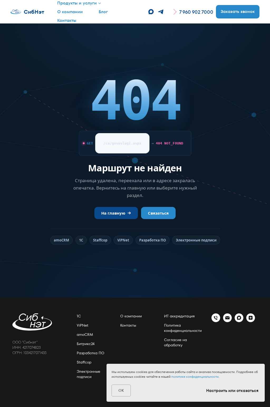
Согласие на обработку (175, 342)
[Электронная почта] (227, 320)
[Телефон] (215, 320)
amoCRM (61, 240)
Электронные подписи (196, 240)
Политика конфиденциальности (183, 328)
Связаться (158, 213)
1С (81, 240)
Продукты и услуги (77, 3)
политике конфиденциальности (195, 376)
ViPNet (123, 240)
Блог (103, 12)
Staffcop (100, 240)
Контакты (66, 20)
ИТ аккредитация (179, 316)
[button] (237, 11)
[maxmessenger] (151, 11)
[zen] (250, 320)
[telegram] (160, 11)
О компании (70, 12)
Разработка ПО (152, 240)
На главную (113, 213)
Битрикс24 (86, 343)
